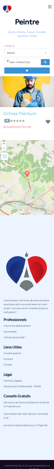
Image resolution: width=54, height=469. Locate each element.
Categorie (9, 45)
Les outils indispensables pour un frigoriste (26, 425)
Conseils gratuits (12, 353)
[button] (27, 127)
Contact (8, 364)
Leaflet (16, 214)
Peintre (21, 31)
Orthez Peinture (19, 113)
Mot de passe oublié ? (15, 337)
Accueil (11, 31)
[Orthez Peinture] (27, 174)
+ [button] (4, 143)
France (30, 31)
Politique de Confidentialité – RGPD (22, 386)
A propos (8, 358)
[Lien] (7, 6)
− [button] (4, 148)
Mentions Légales (13, 380)
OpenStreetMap (36, 214)
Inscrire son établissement (17, 325)
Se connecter (10, 331)
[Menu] (50, 7)
